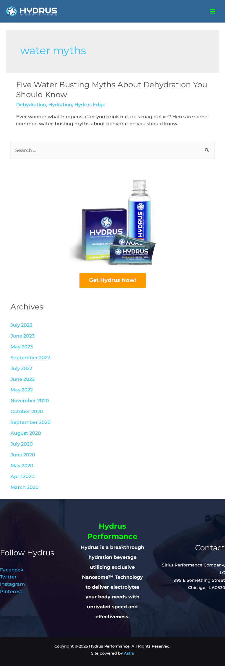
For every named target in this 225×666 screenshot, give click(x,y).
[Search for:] (112, 150)
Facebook (11, 570)
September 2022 (30, 357)
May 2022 (22, 390)
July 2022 (21, 368)
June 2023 (23, 336)
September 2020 (31, 422)
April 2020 (23, 476)
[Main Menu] (212, 11)
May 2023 (22, 347)
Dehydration (31, 104)
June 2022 (23, 379)
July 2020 (22, 444)
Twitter (8, 577)
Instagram (12, 584)
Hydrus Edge (89, 104)
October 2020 (27, 411)
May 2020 (22, 465)
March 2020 (25, 487)
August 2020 (26, 433)
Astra (129, 653)
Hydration (60, 104)
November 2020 (30, 400)
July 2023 (21, 325)
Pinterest (11, 591)
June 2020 (23, 455)
